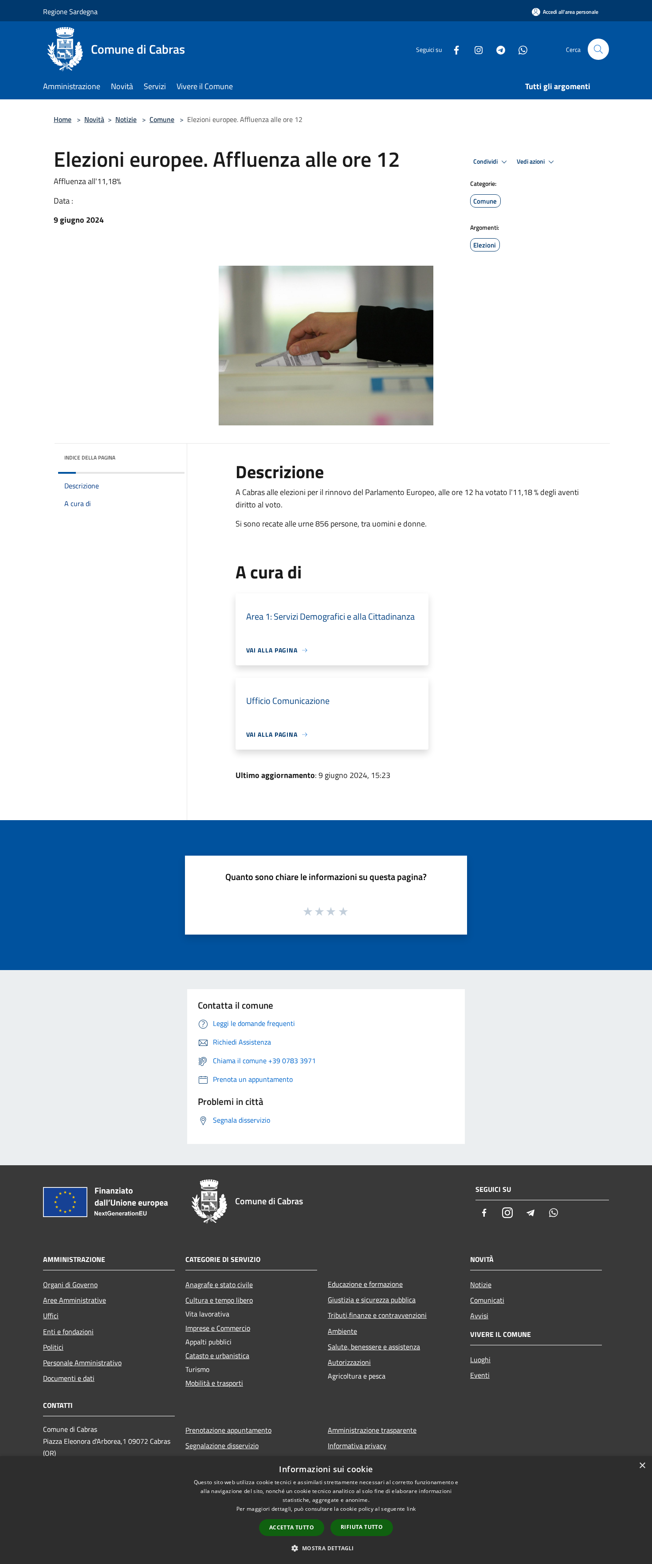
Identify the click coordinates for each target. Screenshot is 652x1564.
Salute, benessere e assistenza (374, 1346)
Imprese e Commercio (217, 1328)
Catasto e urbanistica (217, 1355)
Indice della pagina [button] (89, 457)
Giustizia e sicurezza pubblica (372, 1299)
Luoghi (480, 1359)
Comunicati (487, 1300)
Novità (94, 119)
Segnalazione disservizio (222, 1445)
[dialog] (326, 1510)
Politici (53, 1347)
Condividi (486, 161)
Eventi (480, 1375)
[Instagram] (475, 49)
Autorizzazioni (349, 1362)
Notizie (126, 119)
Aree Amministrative (74, 1300)
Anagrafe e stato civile (219, 1284)
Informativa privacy (357, 1445)
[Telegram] (497, 49)
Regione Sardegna (70, 11)
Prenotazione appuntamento (228, 1430)
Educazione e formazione (365, 1284)
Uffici (51, 1315)
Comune (161, 119)
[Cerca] (598, 49)
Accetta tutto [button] (291, 1527)
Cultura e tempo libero (219, 1300)
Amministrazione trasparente (372, 1430)
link (411, 1509)
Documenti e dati (68, 1378)
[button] (325, 1548)
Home (62, 119)
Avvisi (479, 1315)
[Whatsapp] (519, 49)
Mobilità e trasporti (214, 1383)
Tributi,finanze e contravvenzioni (377, 1315)
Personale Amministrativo (82, 1362)
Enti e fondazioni (68, 1331)
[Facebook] (453, 49)
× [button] (642, 1465)
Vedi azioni (531, 161)
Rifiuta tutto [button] (362, 1527)
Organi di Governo (70, 1284)
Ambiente (342, 1331)
